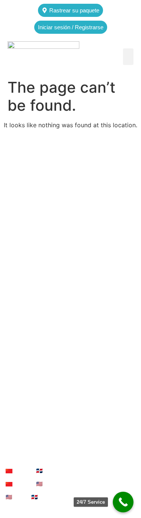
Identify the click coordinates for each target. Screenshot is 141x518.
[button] (128, 56)
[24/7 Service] (123, 502)
